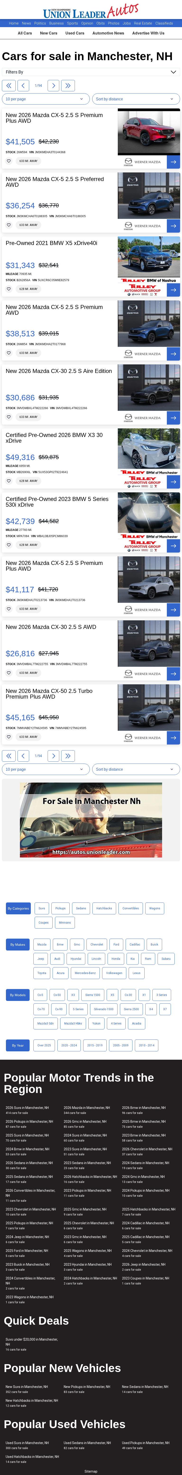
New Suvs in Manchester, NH (27, 1389)
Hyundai (76, 958)
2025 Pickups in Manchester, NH (29, 1225)
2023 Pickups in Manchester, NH (87, 1193)
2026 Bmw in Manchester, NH (144, 1110)
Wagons (154, 908)
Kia (133, 958)
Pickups (60, 908)
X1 (144, 995)
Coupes (44, 922)
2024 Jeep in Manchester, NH (27, 1239)
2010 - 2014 (146, 1045)
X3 (73, 995)
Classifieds (164, 23)
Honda (116, 958)
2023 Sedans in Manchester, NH (87, 1165)
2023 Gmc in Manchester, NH (85, 1239)
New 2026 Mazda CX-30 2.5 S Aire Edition (59, 371)
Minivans (65, 922)
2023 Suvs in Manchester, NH (85, 1151)
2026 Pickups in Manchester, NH (29, 1124)
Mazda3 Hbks (73, 1023)
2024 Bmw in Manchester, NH (27, 1151)
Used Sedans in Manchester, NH (87, 1445)
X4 (151, 1009)
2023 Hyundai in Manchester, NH (88, 1267)
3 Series (161, 995)
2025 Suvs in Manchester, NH (27, 1137)
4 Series (116, 1023)
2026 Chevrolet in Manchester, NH (147, 1151)
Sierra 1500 (92, 995)
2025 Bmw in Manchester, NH (144, 1124)
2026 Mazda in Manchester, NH (87, 1110)
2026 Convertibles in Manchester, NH (30, 1195)
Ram (148, 958)
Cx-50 (57, 995)
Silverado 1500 (104, 1009)
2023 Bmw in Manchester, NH (144, 1137)
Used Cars (74, 33)
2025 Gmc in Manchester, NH (85, 1211)
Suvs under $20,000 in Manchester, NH (32, 1344)
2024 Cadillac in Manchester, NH (145, 1225)
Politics (40, 23)
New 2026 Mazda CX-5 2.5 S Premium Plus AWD (54, 118)
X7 (165, 1009)
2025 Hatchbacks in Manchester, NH (148, 1211)
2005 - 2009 (120, 1045)
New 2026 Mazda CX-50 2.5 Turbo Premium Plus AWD (49, 694)
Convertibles (131, 908)
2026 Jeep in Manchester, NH (143, 1267)
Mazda (41, 944)
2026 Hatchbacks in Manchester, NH (90, 1179)
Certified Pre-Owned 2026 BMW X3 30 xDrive (54, 438)
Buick (154, 944)
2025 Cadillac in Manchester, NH (145, 1239)
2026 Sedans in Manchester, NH (29, 1165)
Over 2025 (44, 1045)
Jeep (40, 958)
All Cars (25, 33)
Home (14, 23)
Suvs (42, 908)
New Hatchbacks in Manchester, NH (32, 1403)
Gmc (77, 944)
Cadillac (135, 944)
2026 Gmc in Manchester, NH (85, 1124)
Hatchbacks (104, 908)
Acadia (136, 1023)
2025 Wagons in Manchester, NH (88, 1253)
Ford (116, 944)
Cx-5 (40, 995)
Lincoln (96, 958)
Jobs (127, 23)
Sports (73, 23)
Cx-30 (128, 995)
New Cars (48, 33)
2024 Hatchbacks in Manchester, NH (90, 1280)
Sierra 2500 (131, 1009)
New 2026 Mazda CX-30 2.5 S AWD (51, 627)
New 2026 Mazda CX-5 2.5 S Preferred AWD (55, 182)
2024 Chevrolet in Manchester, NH (147, 1253)
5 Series (78, 1009)
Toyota (41, 973)
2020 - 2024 (69, 1045)
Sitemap (91, 1471)
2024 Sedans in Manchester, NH (145, 1165)
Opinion (87, 23)
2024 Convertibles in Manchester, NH (30, 1283)
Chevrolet (97, 944)
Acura (60, 973)
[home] (91, 9)
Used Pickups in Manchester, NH (145, 1445)
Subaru (166, 958)
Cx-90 (59, 1009)
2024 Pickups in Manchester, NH (145, 1193)
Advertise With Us (148, 33)
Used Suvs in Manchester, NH (27, 1445)
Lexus (137, 973)
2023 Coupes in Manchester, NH (145, 1280)
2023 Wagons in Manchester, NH (30, 1299)
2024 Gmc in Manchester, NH (143, 1179)
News (26, 23)
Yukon (96, 1023)
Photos (114, 23)
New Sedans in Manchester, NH (145, 1389)
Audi (57, 958)
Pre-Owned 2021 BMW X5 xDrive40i (51, 243)
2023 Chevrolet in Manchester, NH (31, 1211)
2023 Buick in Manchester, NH (28, 1267)
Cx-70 (41, 1009)
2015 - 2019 (95, 1045)
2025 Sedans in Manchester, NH (29, 1179)
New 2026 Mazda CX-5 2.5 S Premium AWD (54, 310)
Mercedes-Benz (85, 973)
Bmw (60, 944)
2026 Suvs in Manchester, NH (27, 1110)
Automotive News (108, 33)
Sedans (81, 908)
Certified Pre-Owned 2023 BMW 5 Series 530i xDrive (57, 502)
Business (57, 23)
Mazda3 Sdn (45, 1023)
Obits (101, 23)
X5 (112, 995)
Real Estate (143, 23)
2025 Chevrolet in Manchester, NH (89, 1225)
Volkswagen (114, 973)
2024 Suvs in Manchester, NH (85, 1137)
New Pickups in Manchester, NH (87, 1389)
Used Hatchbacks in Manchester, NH (32, 1459)
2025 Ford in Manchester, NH (27, 1253)
